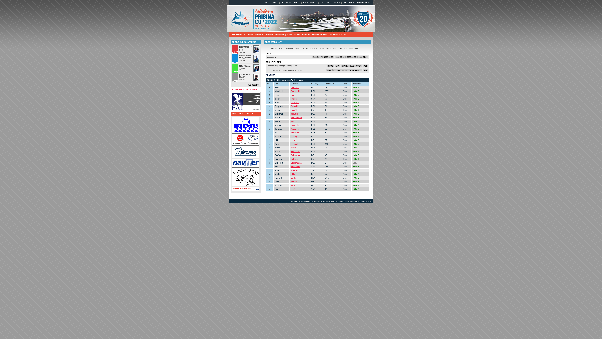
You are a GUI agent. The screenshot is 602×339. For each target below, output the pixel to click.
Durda (293, 95)
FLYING (336, 70)
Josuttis (294, 114)
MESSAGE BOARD (320, 35)
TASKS (289, 35)
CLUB (330, 66)
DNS (329, 70)
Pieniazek (295, 151)
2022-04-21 (363, 57)
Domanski (295, 91)
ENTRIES (274, 3)
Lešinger (294, 136)
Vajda (293, 178)
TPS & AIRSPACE (310, 3)
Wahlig (294, 181)
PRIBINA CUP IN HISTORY (359, 3)
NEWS (250, 35)
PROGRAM (324, 3)
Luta (293, 140)
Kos (292, 121)
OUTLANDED (355, 70)
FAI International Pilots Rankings (245, 90)
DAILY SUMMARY (239, 35)
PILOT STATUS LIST (338, 35)
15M (337, 66)
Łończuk (294, 144)
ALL (365, 66)
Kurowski (295, 129)
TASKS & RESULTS (302, 35)
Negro (293, 148)
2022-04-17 (317, 57)
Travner (294, 170)
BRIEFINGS (279, 35)
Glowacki (295, 102)
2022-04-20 (351, 57)
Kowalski (295, 125)
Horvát (294, 110)
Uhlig (293, 174)
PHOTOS (259, 35)
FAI (344, 3)
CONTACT (336, 3)
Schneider (295, 155)
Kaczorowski (296, 117)
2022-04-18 (328, 57)
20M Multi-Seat (348, 66)
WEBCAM (269, 35)
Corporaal (295, 87)
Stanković (295, 166)
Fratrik (294, 99)
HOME (265, 3)
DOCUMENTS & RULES (290, 3)
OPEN (358, 66)
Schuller (294, 159)
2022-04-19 (340, 57)
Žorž (293, 189)
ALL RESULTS (253, 85)
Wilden (294, 185)
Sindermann (296, 163)
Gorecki (294, 106)
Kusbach (295, 133)
